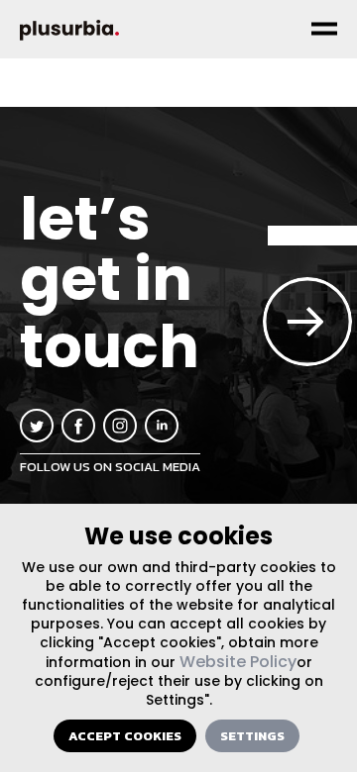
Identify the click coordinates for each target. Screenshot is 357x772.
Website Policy (238, 661)
